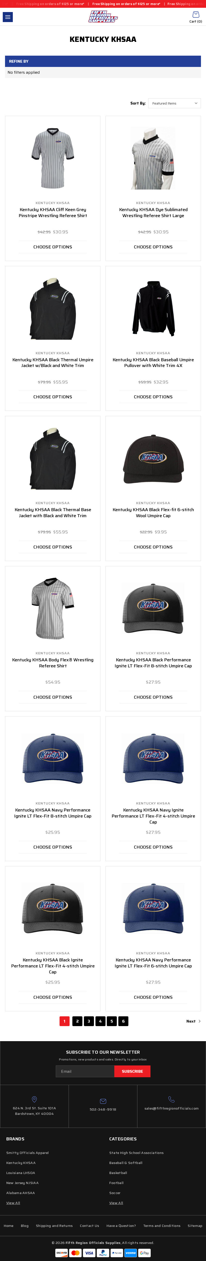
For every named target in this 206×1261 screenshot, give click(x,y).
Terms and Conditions (161, 1225)
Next (191, 1021)
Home (9, 1225)
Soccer (115, 1193)
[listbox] (174, 103)
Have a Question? (121, 1225)
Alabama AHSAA (20, 1193)
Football (116, 1183)
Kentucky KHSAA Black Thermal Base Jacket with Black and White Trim (53, 513)
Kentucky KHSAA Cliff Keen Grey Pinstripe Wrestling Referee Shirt (53, 213)
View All (116, 1203)
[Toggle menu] (8, 17)
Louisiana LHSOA (20, 1173)
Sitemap (195, 1225)
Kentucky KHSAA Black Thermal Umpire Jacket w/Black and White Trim (52, 363)
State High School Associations (136, 1152)
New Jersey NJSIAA (22, 1183)
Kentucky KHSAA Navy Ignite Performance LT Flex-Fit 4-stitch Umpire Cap (153, 816)
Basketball (118, 1173)
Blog (25, 1225)
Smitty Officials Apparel (27, 1152)
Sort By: (138, 103)
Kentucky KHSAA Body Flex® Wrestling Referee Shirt (52, 663)
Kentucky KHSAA (21, 1162)
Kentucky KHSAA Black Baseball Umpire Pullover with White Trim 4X (153, 363)
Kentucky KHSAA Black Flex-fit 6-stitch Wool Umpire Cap (153, 513)
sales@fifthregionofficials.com (171, 1108)
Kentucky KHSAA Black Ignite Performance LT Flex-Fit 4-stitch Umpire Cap (53, 966)
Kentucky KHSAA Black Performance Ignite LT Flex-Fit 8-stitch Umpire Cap (153, 663)
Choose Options (52, 246)
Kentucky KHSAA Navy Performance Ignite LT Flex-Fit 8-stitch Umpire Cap (52, 813)
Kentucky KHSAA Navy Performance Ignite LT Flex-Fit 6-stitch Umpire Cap (153, 963)
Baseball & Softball (126, 1162)
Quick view (53, 158)
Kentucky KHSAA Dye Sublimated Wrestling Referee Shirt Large (153, 213)
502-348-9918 (103, 1109)
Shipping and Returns (54, 1225)
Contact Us (89, 1225)
